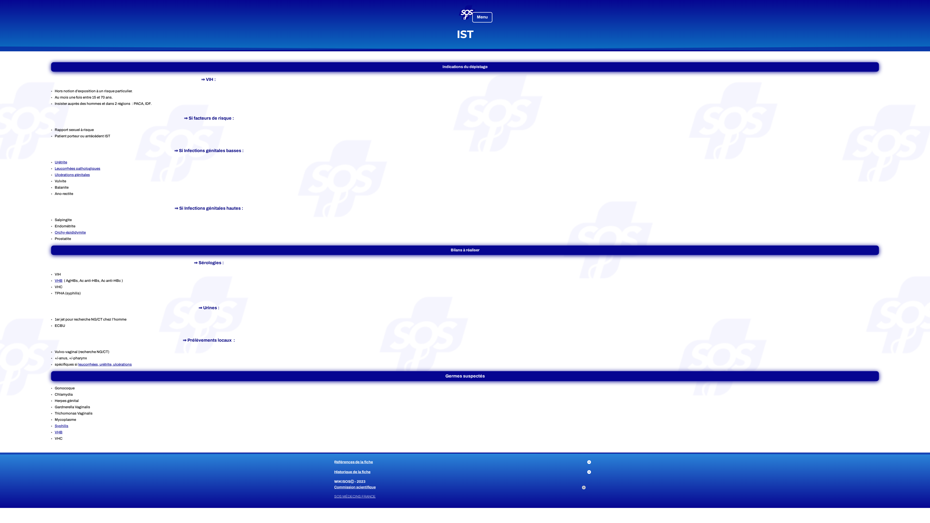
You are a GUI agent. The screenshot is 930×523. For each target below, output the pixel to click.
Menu (482, 17)
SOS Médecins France (355, 496)
